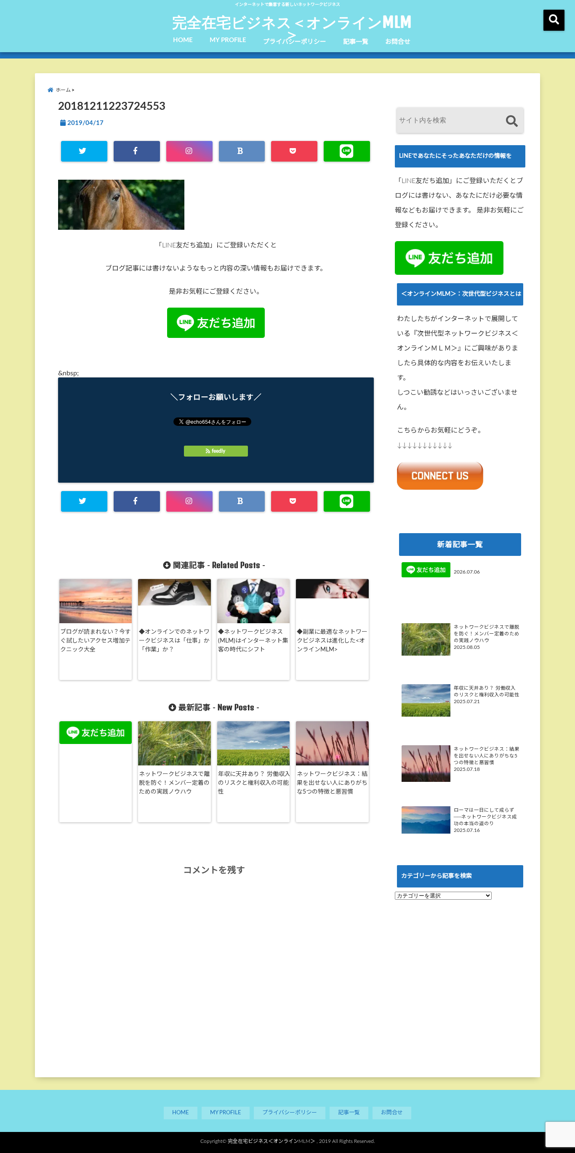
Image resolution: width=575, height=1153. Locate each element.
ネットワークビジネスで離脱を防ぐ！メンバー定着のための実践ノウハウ (174, 783)
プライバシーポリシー (294, 42)
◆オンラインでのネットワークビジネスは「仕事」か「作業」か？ (174, 641)
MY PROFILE (228, 40)
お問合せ (397, 42)
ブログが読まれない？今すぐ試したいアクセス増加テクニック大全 (95, 641)
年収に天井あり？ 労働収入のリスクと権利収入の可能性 (254, 783)
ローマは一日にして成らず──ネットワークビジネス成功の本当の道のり (485, 817)
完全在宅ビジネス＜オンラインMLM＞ (292, 28)
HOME (183, 40)
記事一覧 (355, 42)
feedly (218, 451)
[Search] (511, 121)
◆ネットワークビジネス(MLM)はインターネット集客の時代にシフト (253, 641)
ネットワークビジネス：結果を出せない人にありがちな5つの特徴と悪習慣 (332, 783)
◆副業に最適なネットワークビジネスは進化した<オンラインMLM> (332, 641)
